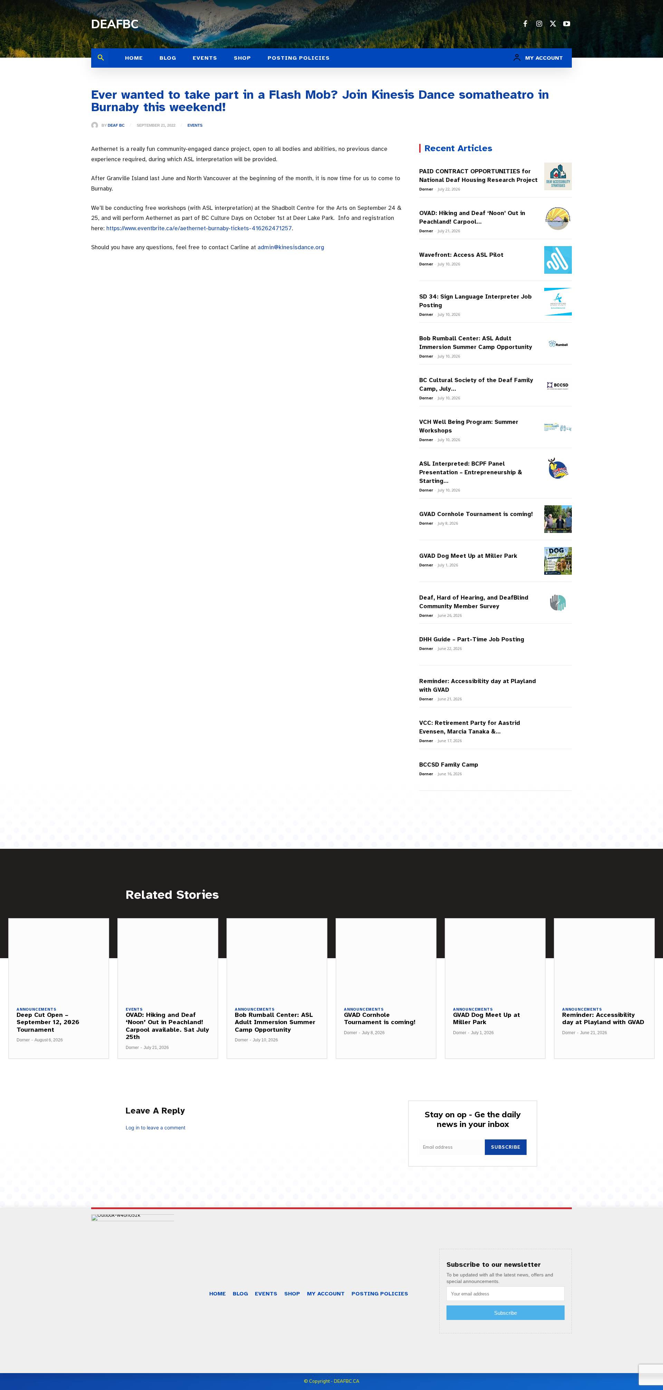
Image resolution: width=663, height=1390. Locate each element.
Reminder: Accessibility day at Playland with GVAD (603, 1018)
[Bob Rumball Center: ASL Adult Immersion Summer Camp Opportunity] (558, 343)
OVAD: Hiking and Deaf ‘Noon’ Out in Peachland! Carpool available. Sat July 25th (167, 1026)
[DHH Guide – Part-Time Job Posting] (558, 644)
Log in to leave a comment (155, 1127)
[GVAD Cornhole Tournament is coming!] (558, 519)
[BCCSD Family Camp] (558, 770)
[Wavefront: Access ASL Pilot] (558, 260)
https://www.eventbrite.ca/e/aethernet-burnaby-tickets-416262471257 (199, 228)
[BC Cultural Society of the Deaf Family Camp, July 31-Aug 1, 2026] (558, 385)
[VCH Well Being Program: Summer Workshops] (558, 427)
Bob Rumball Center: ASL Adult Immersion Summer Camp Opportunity (275, 1022)
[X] (553, 24)
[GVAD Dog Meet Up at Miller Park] (558, 561)
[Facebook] (525, 24)
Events (195, 125)
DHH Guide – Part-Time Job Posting (471, 639)
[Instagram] (539, 24)
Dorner (426, 189)
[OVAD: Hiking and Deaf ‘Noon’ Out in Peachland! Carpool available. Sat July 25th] (558, 218)
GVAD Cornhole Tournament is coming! (476, 514)
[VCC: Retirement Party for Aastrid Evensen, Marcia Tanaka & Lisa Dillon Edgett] (558, 728)
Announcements (36, 1009)
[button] (100, 58)
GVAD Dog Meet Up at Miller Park (468, 556)
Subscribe (505, 1147)
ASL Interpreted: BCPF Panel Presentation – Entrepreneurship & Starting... (470, 472)
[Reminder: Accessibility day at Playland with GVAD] (558, 686)
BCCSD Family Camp (448, 764)
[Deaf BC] (96, 125)
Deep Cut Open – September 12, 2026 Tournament (48, 1022)
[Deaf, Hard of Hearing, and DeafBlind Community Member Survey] (558, 602)
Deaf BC (116, 125)
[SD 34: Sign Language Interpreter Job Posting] (558, 301)
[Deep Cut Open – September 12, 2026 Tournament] (58, 958)
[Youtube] (566, 24)
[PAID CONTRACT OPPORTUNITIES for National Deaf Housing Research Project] (558, 176)
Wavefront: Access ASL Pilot (461, 255)
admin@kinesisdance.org (291, 247)
